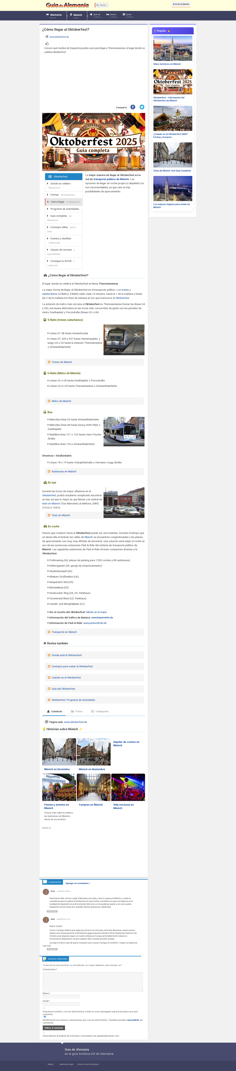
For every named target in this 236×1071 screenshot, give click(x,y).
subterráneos (49, 293)
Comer (130, 15)
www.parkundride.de (95, 623)
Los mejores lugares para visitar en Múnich (171, 206)
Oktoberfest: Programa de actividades (73, 699)
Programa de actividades (64, 208)
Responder (52, 911)
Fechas (62, 194)
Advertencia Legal (66, 1064)
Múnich (77, 16)
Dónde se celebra (59, 185)
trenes (125, 289)
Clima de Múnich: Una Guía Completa (172, 170)
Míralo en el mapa (96, 612)
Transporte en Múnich (64, 632)
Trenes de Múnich (62, 362)
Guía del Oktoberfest (63, 688)
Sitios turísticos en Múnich (167, 64)
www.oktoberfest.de (59, 37)
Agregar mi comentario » (78, 883)
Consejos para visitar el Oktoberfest (72, 666)
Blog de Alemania (181, 4)
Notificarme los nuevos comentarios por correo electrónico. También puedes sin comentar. (93, 1021)
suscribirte (133, 1020)
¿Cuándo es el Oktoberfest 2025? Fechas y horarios (170, 135)
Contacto (56, 711)
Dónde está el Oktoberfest (67, 655)
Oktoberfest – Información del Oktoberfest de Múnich (168, 99)
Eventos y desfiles (59, 240)
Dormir (113, 15)
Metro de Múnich (61, 401)
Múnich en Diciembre (57, 769)
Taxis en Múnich (61, 515)
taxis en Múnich (51, 503)
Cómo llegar (65, 201)
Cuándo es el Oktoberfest (66, 677)
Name (46, 993)
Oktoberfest (60, 176)
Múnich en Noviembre (92, 769)
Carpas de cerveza (61, 251)
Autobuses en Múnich (64, 471)
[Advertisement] (93, 79)
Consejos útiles (61, 229)
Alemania (55, 16)
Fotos (78, 711)
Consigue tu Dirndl (61, 263)
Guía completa (59, 218)
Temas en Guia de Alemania (88, 1064)
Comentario (50, 969)
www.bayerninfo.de (102, 617)
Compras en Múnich (91, 804)
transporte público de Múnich (111, 179)
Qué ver (97, 15)
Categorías (102, 711)
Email (45, 1001)
